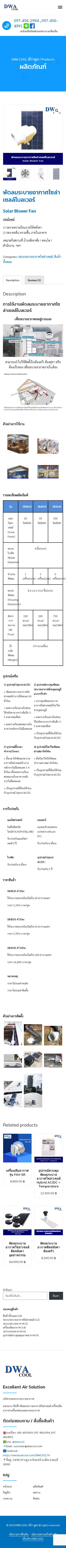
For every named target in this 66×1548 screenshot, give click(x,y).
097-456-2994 (26, 20)
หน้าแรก (7, 1486)
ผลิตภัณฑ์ (38, 1486)
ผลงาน (36, 1492)
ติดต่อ (36, 1498)
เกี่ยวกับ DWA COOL (33, 1538)
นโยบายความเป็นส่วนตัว (44, 1534)
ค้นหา (56, 1295)
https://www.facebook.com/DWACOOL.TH (26, 1455)
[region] (33, 743)
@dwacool (18, 1441)
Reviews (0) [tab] (34, 280)
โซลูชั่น (6, 1492)
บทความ (7, 1498)
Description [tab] (12, 280)
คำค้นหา (7, 1289)
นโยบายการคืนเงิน (18, 1534)
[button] (57, 110)
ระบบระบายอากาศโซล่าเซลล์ (35, 257)
